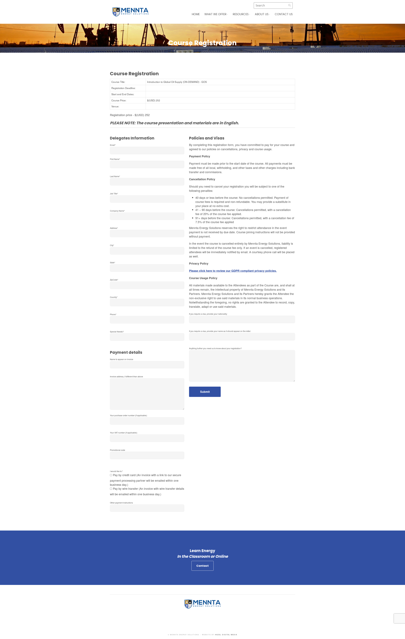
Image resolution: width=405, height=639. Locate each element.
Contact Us (284, 14)
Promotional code (117, 450)
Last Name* (115, 176)
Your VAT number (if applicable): (123, 432)
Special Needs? (117, 331)
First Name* (115, 159)
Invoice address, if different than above (126, 376)
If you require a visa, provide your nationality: (208, 313)
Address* (114, 228)
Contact (202, 566)
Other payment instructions (121, 502)
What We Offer (215, 14)
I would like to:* (116, 471)
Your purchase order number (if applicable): (128, 415)
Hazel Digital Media (226, 635)
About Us (261, 14)
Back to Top (399, 633)
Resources (241, 14)
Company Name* (117, 210)
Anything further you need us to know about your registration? (215, 348)
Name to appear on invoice (121, 359)
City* (112, 245)
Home (196, 14)
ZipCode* (114, 279)
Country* (114, 297)
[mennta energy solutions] (130, 14)
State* (112, 262)
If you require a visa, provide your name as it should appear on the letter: (220, 331)
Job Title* (114, 193)
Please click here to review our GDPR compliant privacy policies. (233, 271)
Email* (113, 145)
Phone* (113, 314)
